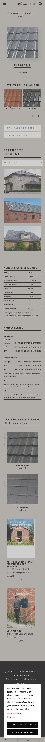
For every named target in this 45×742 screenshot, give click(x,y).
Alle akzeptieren (22, 732)
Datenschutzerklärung (14, 713)
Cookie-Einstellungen (23, 725)
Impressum (11, 717)
